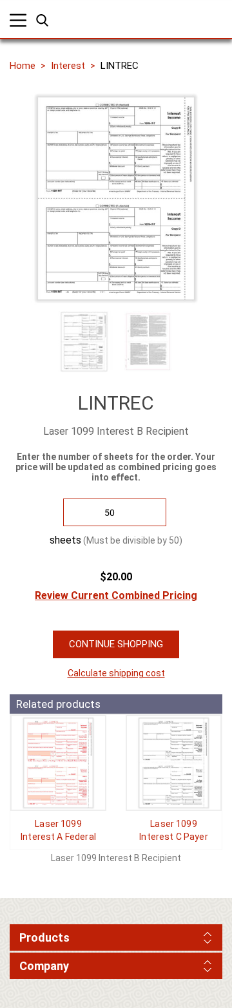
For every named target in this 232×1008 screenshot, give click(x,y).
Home (22, 65)
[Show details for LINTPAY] (174, 763)
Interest (68, 65)
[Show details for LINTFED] (58, 763)
